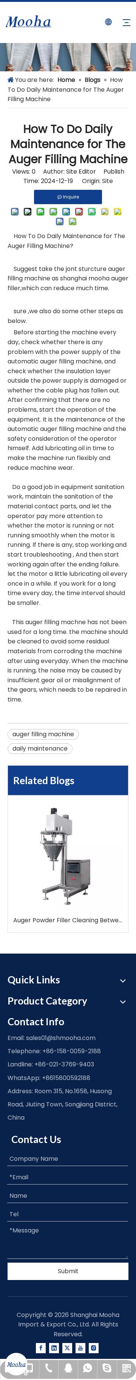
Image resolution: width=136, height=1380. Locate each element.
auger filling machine (43, 734)
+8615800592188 (66, 1078)
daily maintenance (40, 748)
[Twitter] (67, 1348)
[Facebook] (41, 1348)
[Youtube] (80, 1348)
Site (107, 181)
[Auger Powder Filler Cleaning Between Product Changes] (68, 857)
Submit (68, 1271)
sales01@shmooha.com (61, 1038)
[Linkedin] (54, 1348)
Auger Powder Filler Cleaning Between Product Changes (68, 920)
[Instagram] (94, 1348)
